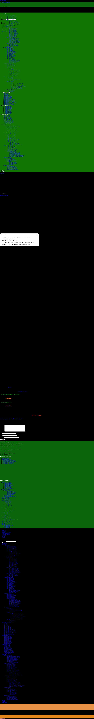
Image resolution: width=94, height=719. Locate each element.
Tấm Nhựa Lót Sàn (10, 58)
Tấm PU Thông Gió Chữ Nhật (14, 42)
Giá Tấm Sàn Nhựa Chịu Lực (14, 142)
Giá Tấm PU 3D (12, 164)
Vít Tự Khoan (7, 520)
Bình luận (2, 431)
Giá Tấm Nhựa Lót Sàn (11, 141)
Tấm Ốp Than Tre (10, 54)
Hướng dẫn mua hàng (6, 459)
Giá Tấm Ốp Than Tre (11, 138)
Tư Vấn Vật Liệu (7, 123)
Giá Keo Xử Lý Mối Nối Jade (12, 169)
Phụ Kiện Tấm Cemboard (9, 104)
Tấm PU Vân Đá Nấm (13, 36)
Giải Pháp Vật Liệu (6, 105)
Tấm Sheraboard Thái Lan (14, 24)
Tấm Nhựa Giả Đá (10, 49)
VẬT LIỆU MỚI (9, 89)
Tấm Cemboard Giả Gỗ (11, 19)
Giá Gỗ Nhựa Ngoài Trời (11, 151)
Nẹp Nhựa (6, 94)
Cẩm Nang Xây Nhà (6, 114)
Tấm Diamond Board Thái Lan (14, 22)
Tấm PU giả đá (9, 27)
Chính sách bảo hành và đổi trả (8, 462)
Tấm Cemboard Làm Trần (11, 18)
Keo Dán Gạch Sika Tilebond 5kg (17, 85)
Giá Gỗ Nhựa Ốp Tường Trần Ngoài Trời (16, 155)
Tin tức (3, 170)
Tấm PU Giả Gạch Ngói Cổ (14, 40)
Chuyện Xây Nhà (7, 116)
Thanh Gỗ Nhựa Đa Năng (14, 75)
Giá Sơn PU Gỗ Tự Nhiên (12, 167)
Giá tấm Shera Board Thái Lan (12, 129)
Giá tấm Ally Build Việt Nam (12, 128)
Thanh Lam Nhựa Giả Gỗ (11, 52)
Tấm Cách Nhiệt (10, 57)
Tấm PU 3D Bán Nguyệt (13, 45)
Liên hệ (3, 171)
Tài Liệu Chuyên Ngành (9, 122)
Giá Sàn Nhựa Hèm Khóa (11, 146)
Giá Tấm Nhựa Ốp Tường (9, 663)
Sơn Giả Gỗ (11, 78)
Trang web (2, 437)
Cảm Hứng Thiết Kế (8, 119)
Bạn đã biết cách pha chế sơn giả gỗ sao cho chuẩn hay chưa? (12, 418)
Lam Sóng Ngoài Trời (13, 69)
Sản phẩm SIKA (10, 81)
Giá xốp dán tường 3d (11, 159)
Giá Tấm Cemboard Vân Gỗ (12, 130)
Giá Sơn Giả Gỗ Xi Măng (11, 168)
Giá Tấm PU (9, 161)
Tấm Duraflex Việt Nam (8, 509)
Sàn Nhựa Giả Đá (10, 66)
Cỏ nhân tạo (11, 91)
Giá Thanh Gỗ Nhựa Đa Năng (14, 153)
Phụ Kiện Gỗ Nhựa (8, 96)
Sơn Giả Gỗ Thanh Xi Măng (16, 79)
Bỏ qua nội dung (3, 0)
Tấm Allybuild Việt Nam (13, 21)
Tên (1, 433)
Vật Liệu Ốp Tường (8, 108)
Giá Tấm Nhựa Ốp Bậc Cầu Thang (15, 144)
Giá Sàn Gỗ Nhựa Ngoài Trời (14, 152)
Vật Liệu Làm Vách (8, 107)
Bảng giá (4, 124)
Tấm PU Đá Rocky (12, 35)
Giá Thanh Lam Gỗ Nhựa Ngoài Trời (16, 156)
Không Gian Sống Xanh (9, 121)
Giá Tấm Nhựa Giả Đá (11, 137)
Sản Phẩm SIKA (5, 515)
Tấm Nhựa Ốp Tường (8, 47)
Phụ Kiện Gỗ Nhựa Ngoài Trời (10, 102)
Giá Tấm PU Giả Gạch (13, 163)
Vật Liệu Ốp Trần (7, 106)
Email (1, 435)
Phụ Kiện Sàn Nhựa (8, 97)
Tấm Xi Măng (9, 20)
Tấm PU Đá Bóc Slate (13, 34)
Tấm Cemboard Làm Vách (12, 16)
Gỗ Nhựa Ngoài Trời (10, 68)
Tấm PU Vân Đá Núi (13, 31)
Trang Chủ (4, 530)
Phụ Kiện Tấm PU (7, 98)
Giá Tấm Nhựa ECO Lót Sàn (14, 143)
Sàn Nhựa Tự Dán (10, 64)
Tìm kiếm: (4, 19)
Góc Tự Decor (7, 115)
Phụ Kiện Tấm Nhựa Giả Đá (9, 100)
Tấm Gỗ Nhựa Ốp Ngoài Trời (14, 70)
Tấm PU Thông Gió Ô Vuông (14, 41)
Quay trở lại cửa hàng (6, 31)
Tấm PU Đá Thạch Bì (13, 32)
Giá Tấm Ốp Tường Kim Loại (12, 140)
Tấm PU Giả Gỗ (10, 46)
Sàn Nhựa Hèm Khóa (11, 67)
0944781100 (8, 406)
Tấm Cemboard (7, 14)
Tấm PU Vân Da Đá (12, 29)
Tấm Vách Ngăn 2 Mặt (11, 56)
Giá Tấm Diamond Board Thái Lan (13, 126)
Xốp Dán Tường (12, 90)
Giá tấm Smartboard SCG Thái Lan (13, 127)
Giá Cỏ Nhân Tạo (10, 158)
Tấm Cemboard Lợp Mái (11, 17)
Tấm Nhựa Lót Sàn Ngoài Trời (10, 496)
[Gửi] (2, 542)
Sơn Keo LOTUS (10, 77)
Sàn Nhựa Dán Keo (10, 491)
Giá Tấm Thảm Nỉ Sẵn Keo (12, 150)
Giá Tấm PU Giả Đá (12, 162)
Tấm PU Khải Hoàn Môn (13, 39)
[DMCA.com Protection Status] (8, 478)
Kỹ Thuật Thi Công (8, 118)
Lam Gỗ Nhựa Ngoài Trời (14, 602)
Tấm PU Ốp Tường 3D (11, 43)
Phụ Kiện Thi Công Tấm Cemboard (11, 519)
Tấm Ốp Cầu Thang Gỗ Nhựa (14, 60)
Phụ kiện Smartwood (8, 103)
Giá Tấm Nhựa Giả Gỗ (11, 134)
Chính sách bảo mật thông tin (7, 463)
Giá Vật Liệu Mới (7, 157)
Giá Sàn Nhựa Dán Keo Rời (12, 149)
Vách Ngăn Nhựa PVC (11, 55)
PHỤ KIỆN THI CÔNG (6, 92)
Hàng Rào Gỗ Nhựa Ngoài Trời (15, 601)
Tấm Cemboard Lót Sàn (11, 15)
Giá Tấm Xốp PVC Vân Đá (12, 160)
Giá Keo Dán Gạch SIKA (11, 166)
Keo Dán (6, 93)
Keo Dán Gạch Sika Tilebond (16, 84)
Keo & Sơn (6, 76)
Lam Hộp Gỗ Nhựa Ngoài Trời (14, 603)
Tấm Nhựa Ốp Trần (12, 62)
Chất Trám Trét (11, 80)
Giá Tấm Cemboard (8, 125)
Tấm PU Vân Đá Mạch (13, 30)
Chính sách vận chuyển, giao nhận (9, 461)
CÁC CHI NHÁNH (5, 2)
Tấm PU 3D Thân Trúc (13, 44)
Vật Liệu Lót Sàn (7, 110)
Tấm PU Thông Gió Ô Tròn (14, 38)
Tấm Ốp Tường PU (8, 26)
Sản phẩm (4, 13)
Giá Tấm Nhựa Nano (11, 135)
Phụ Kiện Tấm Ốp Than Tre (9, 101)
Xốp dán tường (7, 514)
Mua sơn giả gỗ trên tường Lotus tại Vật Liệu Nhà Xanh (10, 419)
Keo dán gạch (11, 82)
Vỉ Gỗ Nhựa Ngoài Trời (13, 74)
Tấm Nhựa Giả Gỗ (10, 48)
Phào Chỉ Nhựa (7, 95)
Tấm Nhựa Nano (10, 50)
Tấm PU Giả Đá (7, 526)
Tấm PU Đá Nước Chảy (13, 33)
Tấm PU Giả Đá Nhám (13, 28)
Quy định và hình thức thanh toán (8, 460)
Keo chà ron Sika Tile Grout (16, 87)
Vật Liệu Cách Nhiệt (8, 112)
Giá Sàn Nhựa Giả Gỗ (8, 145)
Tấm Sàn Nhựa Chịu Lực (13, 61)
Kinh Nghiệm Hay (7, 117)
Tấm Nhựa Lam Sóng (11, 51)
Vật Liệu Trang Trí (7, 113)
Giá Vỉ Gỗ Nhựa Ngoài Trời (14, 154)
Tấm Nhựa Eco (12, 59)
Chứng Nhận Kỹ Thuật (8, 120)
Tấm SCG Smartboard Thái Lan (15, 23)
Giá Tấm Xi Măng (10, 661)
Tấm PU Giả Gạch (10, 37)
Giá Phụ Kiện (7, 165)
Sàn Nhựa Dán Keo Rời (11, 65)
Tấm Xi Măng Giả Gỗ (11, 25)
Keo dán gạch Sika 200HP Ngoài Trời (18, 86)
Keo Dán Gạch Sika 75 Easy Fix (17, 83)
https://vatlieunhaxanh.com (22, 391)
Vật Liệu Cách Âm (7, 111)
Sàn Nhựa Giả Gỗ (7, 63)
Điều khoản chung (5, 458)
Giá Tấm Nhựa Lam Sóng (11, 136)
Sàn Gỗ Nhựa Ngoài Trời (13, 604)
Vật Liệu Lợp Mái (7, 109)
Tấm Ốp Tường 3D (10, 53)
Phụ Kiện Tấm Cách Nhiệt (9, 99)
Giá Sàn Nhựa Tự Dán (11, 148)
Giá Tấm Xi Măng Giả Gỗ (13, 662)
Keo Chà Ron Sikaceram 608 (16, 88)
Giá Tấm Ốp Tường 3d (11, 664)
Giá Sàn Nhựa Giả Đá (11, 147)
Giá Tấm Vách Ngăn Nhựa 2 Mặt (13, 139)
